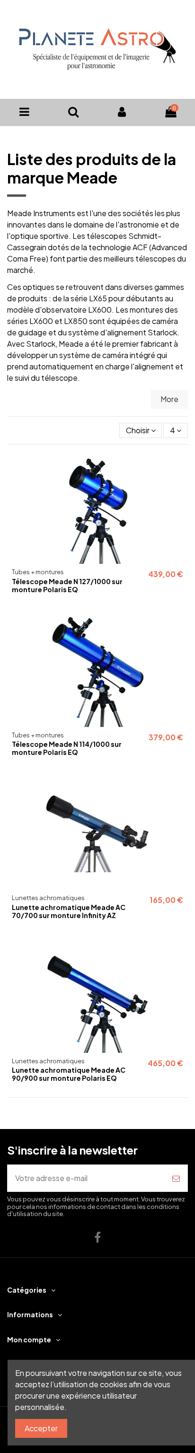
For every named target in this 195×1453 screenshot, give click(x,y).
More (169, 399)
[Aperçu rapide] (180, 467)
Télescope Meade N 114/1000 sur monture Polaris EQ (67, 748)
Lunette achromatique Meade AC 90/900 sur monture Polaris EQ (68, 1074)
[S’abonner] (176, 1178)
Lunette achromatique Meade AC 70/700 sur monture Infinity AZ (68, 911)
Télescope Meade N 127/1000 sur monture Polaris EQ (67, 585)
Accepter (41, 1428)
